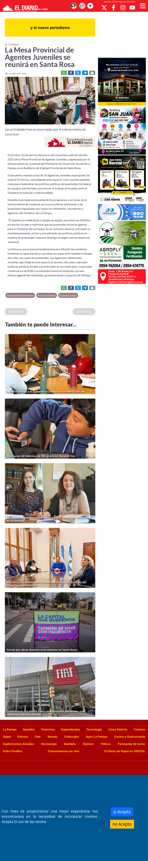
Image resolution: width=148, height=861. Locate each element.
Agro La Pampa (96, 736)
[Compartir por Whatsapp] (64, 73)
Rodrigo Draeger (68, 295)
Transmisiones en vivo (63, 751)
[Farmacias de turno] (90, 6)
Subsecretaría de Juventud (20, 295)
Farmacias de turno (131, 744)
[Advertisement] (123, 34)
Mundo (53, 736)
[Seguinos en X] (104, 8)
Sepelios (29, 729)
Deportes (48, 729)
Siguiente (84, 311)
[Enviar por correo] (92, 73)
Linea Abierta (117, 729)
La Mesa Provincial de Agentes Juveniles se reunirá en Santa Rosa (40, 57)
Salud (7, 736)
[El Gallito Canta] (74, 6)
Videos (106, 744)
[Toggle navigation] (142, 6)
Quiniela (69, 744)
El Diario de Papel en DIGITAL (124, 751)
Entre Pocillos (12, 751)
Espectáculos (70, 729)
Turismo (139, 729)
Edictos (23, 736)
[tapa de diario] (82, 6)
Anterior (16, 311)
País (38, 736)
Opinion (88, 744)
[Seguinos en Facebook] (113, 8)
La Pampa (9, 729)
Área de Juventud (47, 295)
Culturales (71, 736)
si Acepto (122, 812)
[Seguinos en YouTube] (132, 8)
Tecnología (94, 729)
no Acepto (122, 824)
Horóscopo (49, 744)
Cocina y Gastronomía (129, 736)
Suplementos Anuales (18, 744)
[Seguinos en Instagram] (123, 8)
